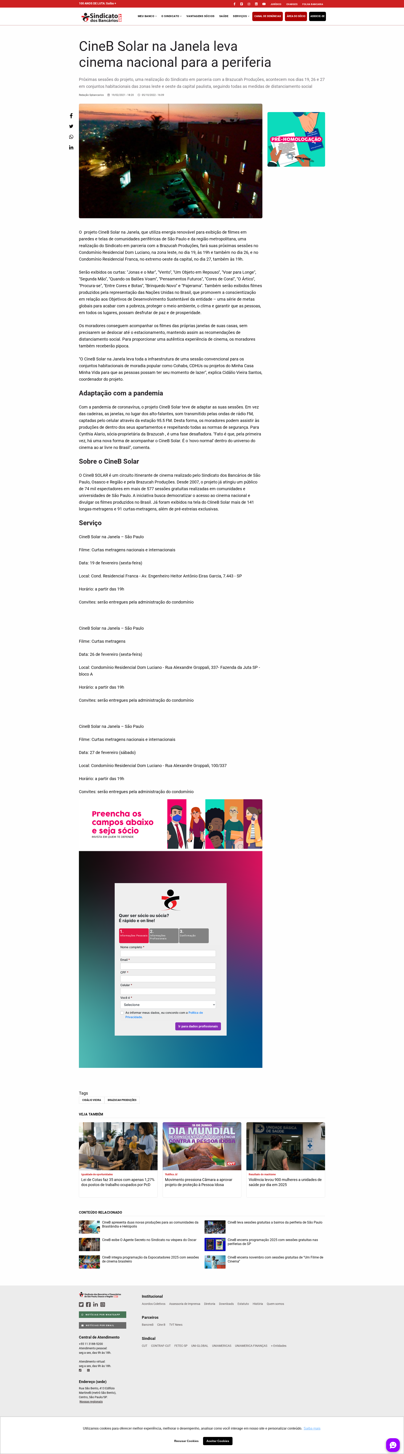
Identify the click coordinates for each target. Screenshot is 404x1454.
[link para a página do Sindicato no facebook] (234, 4)
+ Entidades (278, 1345)
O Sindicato (170, 16)
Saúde (224, 16)
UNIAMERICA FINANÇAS (251, 1345)
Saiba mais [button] (312, 1428)
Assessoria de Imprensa (184, 1303)
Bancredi (147, 1324)
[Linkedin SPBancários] (96, 1305)
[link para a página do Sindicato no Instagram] (249, 4)
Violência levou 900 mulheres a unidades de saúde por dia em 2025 (285, 1182)
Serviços (240, 16)
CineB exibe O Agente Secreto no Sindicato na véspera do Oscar (149, 1240)
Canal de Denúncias (267, 16)
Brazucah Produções (122, 1100)
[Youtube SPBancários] (111, 1305)
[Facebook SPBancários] (89, 1305)
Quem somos (275, 1303)
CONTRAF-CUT (161, 1345)
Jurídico (276, 4)
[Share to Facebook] (71, 115)
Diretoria (209, 1303)
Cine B (161, 1324)
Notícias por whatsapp (102, 1314)
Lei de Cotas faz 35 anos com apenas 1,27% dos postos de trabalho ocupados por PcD (117, 1182)
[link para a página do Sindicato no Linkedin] (256, 4)
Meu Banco (146, 16)
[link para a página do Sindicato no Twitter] (241, 4)
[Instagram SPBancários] (103, 1305)
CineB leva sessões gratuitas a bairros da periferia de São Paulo (275, 1222)
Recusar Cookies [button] (186, 1441)
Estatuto (243, 1303)
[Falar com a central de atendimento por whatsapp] (88, 1370)
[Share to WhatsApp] (71, 137)
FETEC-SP (180, 1345)
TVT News (175, 1324)
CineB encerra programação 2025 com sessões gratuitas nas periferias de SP (273, 1242)
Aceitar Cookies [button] (217, 1441)
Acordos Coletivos (153, 1303)
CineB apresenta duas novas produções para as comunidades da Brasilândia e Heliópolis (150, 1224)
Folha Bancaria (312, 4)
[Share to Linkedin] (71, 147)
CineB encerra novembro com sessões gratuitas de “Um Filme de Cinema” (275, 1259)
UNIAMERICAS (221, 1345)
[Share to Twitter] (71, 126)
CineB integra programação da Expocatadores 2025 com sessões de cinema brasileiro (150, 1259)
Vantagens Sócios (200, 16)
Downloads (226, 1303)
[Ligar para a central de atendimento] (80, 1370)
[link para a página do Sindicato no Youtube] (264, 4)
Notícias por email (99, 1325)
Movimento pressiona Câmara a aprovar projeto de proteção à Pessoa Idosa (198, 1182)
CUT (144, 1345)
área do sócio (296, 16)
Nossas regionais (91, 1401)
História (258, 1303)
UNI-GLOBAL (199, 1345)
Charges (292, 4)
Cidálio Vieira (91, 1100)
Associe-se (317, 16)
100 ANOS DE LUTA (97, 3)
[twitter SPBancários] (82, 1305)
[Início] (108, 17)
